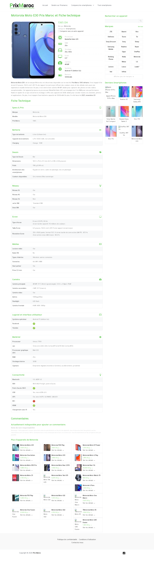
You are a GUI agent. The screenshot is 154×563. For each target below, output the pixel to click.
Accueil (45, 6)
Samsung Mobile (111, 48)
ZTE (111, 32)
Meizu (124, 62)
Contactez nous (77, 543)
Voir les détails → (26, 450)
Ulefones (111, 37)
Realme (124, 47)
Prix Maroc (37, 553)
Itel (111, 72)
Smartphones (71, 29)
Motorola (34, 440)
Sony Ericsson (111, 42)
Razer (137, 47)
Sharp (137, 42)
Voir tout (140, 26)
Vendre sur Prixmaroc (59, 6)
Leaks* (137, 67)
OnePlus (137, 52)
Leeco (124, 67)
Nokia (124, 57)
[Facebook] (124, 553)
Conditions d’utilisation (87, 540)
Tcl (137, 37)
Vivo (137, 32)
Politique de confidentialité (67, 540)
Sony (124, 42)
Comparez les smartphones (81, 6)
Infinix (124, 72)
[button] (93, 5)
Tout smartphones (104, 6)
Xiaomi (124, 32)
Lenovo (111, 67)
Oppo (124, 52)
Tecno (124, 37)
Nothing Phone (111, 58)
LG (137, 62)
